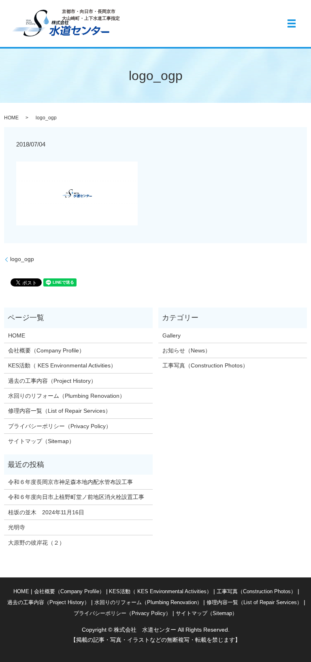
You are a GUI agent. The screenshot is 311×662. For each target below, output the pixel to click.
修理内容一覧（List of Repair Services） (59, 410)
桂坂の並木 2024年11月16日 (46, 512)
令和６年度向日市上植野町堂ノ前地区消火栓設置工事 (76, 497)
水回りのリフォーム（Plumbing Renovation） (66, 396)
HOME (11, 118)
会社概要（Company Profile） (46, 350)
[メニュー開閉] (292, 23)
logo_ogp (22, 259)
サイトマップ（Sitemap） (41, 441)
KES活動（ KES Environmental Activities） (62, 365)
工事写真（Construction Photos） (205, 365)
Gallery (171, 335)
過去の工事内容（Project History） (52, 381)
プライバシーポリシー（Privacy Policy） (59, 426)
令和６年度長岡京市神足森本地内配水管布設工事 (70, 482)
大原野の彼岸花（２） (36, 542)
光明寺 (19, 527)
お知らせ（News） (186, 350)
